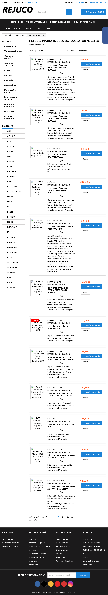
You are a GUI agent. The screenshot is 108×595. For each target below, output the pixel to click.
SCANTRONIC (13, 262)
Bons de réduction (64, 561)
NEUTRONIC (12, 252)
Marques (7, 126)
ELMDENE (11, 201)
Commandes (62, 550)
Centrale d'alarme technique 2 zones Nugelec (57, 118)
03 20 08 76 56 (30, 2)
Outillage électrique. (9, 105)
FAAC (9, 206)
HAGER (10, 212)
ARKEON (11, 146)
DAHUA (10, 181)
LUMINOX (11, 242)
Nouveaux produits (10, 542)
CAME (10, 156)
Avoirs (59, 553)
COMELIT (11, 176)
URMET (10, 282)
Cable (7, 28)
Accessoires (44, 28)
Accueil (7, 41)
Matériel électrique (9, 117)
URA (9, 277)
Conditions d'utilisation (39, 546)
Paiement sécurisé (37, 553)
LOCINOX (11, 237)
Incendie (29, 28)
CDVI (9, 166)
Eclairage (9, 111)
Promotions (7, 539)
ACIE (9, 131)
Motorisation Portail (10, 91)
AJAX (9, 141)
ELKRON (10, 196)
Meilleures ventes (10, 546)
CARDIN (10, 161)
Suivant (71, 517)
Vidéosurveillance (36, 22)
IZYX (9, 232)
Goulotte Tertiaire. (84, 22)
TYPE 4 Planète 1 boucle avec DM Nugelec (59, 327)
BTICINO (10, 151)
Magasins (33, 564)
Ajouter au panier (91, 64)
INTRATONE (12, 227)
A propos (33, 550)
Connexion (79, 2)
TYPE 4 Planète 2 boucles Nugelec (60, 425)
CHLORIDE (11, 171)
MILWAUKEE (12, 247)
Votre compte (65, 532)
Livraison (33, 539)
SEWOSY (11, 272)
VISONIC (11, 287)
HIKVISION (11, 217)
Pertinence (87, 51)
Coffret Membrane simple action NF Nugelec (61, 487)
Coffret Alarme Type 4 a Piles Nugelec (60, 227)
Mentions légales (37, 542)
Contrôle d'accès (60, 22)
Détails (86, 69)
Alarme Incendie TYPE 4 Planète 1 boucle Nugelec (61, 358)
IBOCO (10, 222)
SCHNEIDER (12, 267)
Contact (5, 2)
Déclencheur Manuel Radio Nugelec (58, 155)
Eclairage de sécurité (10, 98)
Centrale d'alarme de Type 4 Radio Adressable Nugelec (61, 67)
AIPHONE (11, 136)
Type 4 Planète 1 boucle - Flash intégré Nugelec (60, 394)
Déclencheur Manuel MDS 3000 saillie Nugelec (61, 456)
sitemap (33, 561)
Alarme (18, 28)
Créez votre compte (96, 2)
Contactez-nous (36, 557)
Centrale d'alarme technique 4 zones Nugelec (57, 190)
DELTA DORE (12, 186)
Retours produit (63, 546)
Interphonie (16, 22)
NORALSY (11, 257)
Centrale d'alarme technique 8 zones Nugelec (57, 290)
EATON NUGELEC (14, 191)
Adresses (60, 557)
